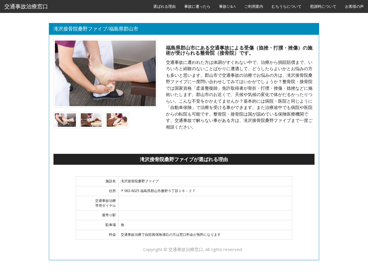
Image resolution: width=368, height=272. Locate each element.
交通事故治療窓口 (26, 6)
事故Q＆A (227, 6)
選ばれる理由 (164, 6)
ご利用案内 (253, 6)
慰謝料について (323, 6)
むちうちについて (287, 6)
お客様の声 (354, 6)
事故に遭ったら (197, 6)
